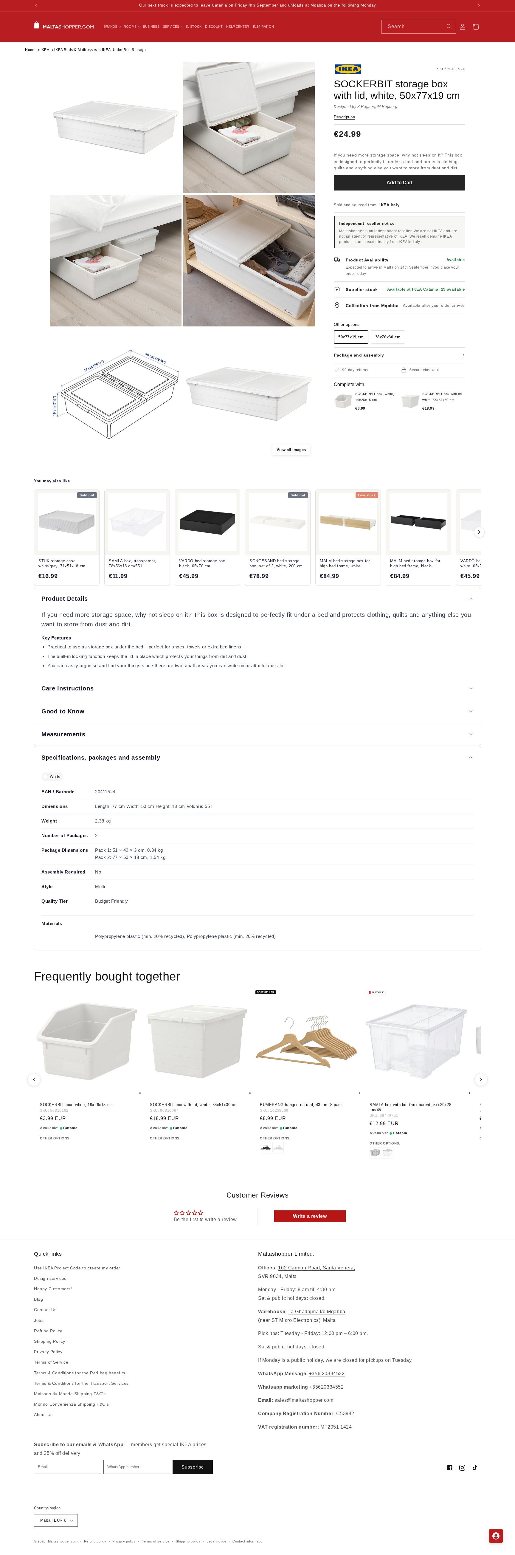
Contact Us (45, 1309)
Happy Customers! (53, 1288)
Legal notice (216, 1541)
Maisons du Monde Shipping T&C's (70, 1393)
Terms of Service (51, 1362)
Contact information (248, 1541)
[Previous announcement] (36, 5)
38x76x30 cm (388, 336)
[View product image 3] (116, 260)
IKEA (45, 50)
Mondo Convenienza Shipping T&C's (71, 1404)
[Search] (449, 26)
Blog (38, 1299)
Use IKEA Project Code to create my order (77, 1267)
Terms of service (156, 1541)
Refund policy (95, 1541)
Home (30, 50)
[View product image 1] (116, 127)
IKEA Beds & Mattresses (75, 50)
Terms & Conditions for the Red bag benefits (79, 1372)
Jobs (39, 1320)
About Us (43, 1414)
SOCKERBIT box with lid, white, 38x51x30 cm (194, 1104)
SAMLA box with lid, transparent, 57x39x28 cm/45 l (411, 1107)
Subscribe (193, 1466)
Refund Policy (48, 1330)
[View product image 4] (249, 260)
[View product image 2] (249, 127)
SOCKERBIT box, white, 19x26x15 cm (76, 1104)
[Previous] (34, 1079)
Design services (50, 1278)
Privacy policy (124, 1541)
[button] (112, 26)
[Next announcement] (478, 5)
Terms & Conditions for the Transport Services (81, 1383)
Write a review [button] (310, 1216)
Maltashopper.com (63, 1541)
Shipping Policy (49, 1341)
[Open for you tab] (496, 1536)
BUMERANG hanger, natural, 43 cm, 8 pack (301, 1104)
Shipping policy (188, 1541)
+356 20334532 (327, 1373)
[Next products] (479, 532)
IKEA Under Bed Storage (124, 50)
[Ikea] (354, 69)
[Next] (481, 1079)
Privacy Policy (48, 1351)
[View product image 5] (116, 394)
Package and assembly (399, 355)
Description (344, 117)
